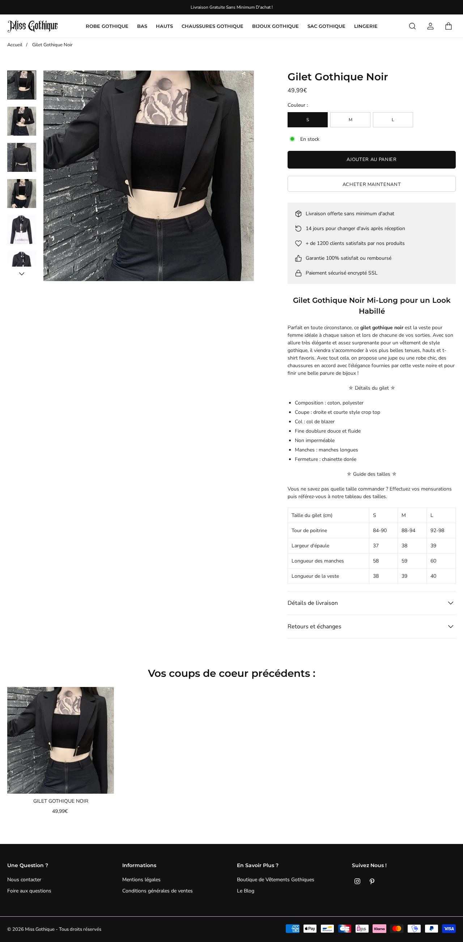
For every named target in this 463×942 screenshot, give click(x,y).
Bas (142, 26)
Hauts (164, 26)
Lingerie (366, 26)
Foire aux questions (29, 890)
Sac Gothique (326, 26)
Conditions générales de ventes (157, 890)
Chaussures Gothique (212, 26)
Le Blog (245, 890)
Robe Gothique (107, 26)
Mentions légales (141, 879)
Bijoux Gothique (275, 26)
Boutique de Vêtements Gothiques (275, 879)
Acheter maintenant (372, 184)
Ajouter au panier (371, 159)
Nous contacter (24, 879)
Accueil (14, 45)
